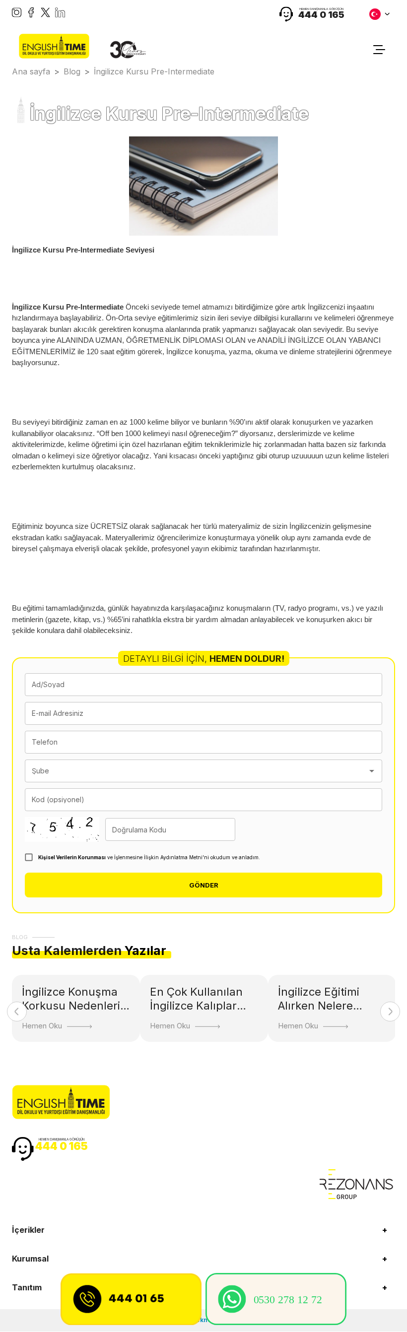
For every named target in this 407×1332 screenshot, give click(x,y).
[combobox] (196, 770)
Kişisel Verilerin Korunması (72, 857)
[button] (203, 1230)
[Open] (372, 771)
